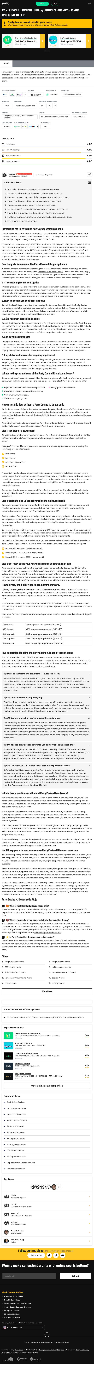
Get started (36, 1255)
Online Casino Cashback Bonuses (17, 1307)
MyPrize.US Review (68, 38)
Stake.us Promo (22, 1064)
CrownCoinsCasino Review (26, 38)
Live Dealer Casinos (15, 1150)
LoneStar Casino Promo (26, 1053)
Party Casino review (64, 773)
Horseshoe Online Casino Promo (18, 978)
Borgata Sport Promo (61, 961)
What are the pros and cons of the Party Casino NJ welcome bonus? (38, 197)
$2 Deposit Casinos (15, 1126)
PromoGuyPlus (55, 4)
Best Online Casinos (16, 1102)
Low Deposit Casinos (16, 1108)
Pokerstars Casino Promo (15, 972)
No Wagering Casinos (16, 1144)
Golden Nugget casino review (47, 932)
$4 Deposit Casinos (16, 1138)
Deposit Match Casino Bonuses (21, 1162)
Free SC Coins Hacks (12, 1300)
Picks (42, 3)
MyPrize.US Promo (23, 1043)
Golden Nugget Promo (61, 967)
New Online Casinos (16, 1168)
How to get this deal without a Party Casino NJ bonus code (34, 201)
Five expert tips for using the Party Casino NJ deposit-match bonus (37, 209)
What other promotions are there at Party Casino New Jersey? (35, 213)
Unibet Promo (11, 983)
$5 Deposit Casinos (12, 1314)
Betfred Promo (58, 978)
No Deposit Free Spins (17, 1156)
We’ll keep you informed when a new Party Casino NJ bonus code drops (39, 217)
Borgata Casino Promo (14, 961)
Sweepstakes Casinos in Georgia (17, 1303)
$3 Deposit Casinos (16, 1132)
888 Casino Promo (13, 967)
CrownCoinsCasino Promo (27, 1033)
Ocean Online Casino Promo (64, 972)
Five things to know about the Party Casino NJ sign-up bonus (34, 193)
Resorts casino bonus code (50, 271)
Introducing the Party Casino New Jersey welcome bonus (33, 189)
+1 (59, 1187)
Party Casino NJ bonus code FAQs (22, 221)
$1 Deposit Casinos (11, 1310)
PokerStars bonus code (73, 256)
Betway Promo (58, 983)
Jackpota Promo (23, 1074)
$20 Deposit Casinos (12, 1317)
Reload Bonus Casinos (17, 1120)
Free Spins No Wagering (13, 1296)
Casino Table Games (16, 1114)
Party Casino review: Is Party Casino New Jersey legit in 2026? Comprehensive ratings (45, 1017)
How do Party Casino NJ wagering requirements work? (31, 205)
